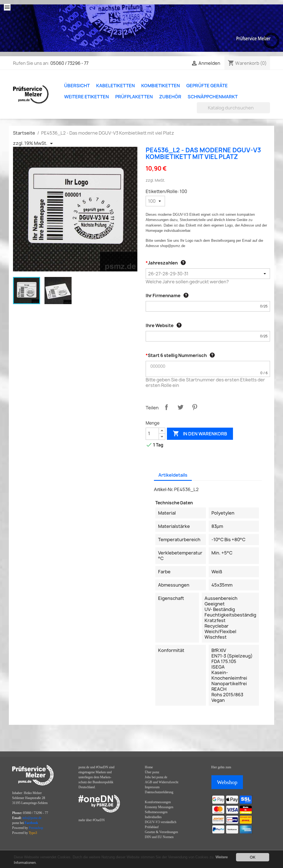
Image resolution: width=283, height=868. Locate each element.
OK (252, 857)
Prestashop (36, 828)
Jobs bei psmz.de (156, 777)
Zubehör (170, 97)
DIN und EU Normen (159, 837)
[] (267, 111)
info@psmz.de (31, 818)
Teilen (166, 407)
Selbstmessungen (156, 812)
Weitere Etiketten (86, 97)
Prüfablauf (152, 827)
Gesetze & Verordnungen (161, 832)
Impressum (152, 787)
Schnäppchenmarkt (213, 97)
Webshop (227, 782)
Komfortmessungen (158, 802)
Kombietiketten (160, 86)
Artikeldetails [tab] (172, 475)
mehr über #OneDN (91, 820)
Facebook (31, 823)
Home (149, 767)
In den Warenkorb (200, 433)
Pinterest (194, 407)
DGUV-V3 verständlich (160, 822)
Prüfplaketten (134, 97)
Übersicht (77, 86)
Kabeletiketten (115, 86)
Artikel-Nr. (163, 489)
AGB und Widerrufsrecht (161, 782)
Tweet (180, 407)
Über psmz (152, 772)
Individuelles (153, 817)
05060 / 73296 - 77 (69, 63)
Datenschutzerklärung (159, 792)
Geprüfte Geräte (207, 86)
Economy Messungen (159, 807)
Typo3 (33, 833)
